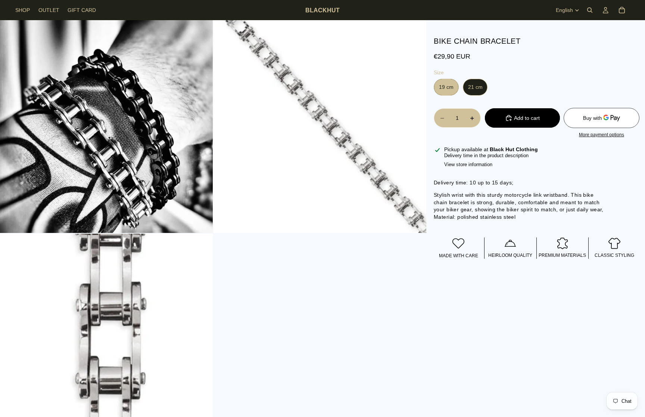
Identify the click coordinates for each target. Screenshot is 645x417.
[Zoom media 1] (106, 126)
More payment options (601, 134)
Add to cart (527, 118)
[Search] (590, 10)
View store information (468, 164)
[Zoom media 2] (320, 126)
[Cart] (622, 10)
